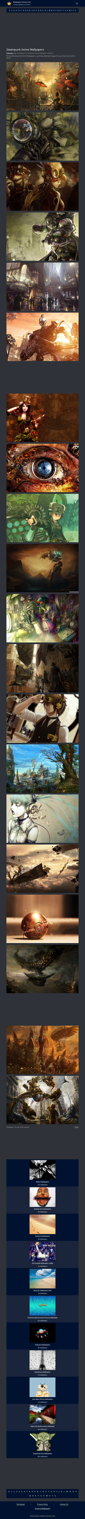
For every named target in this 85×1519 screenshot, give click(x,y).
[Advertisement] (42, 30)
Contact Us (64, 1504)
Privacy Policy (42, 1504)
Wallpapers (10, 53)
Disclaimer (21, 1504)
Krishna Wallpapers (42, 1508)
